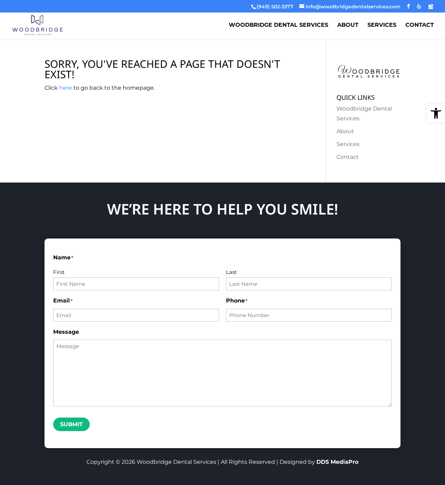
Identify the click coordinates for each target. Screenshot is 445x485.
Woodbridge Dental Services (278, 25)
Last (231, 272)
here (65, 87)
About (347, 25)
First (59, 272)
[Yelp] (418, 6)
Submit (71, 424)
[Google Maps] (430, 6)
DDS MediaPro (337, 462)
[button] (436, 113)
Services (381, 25)
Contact (419, 25)
